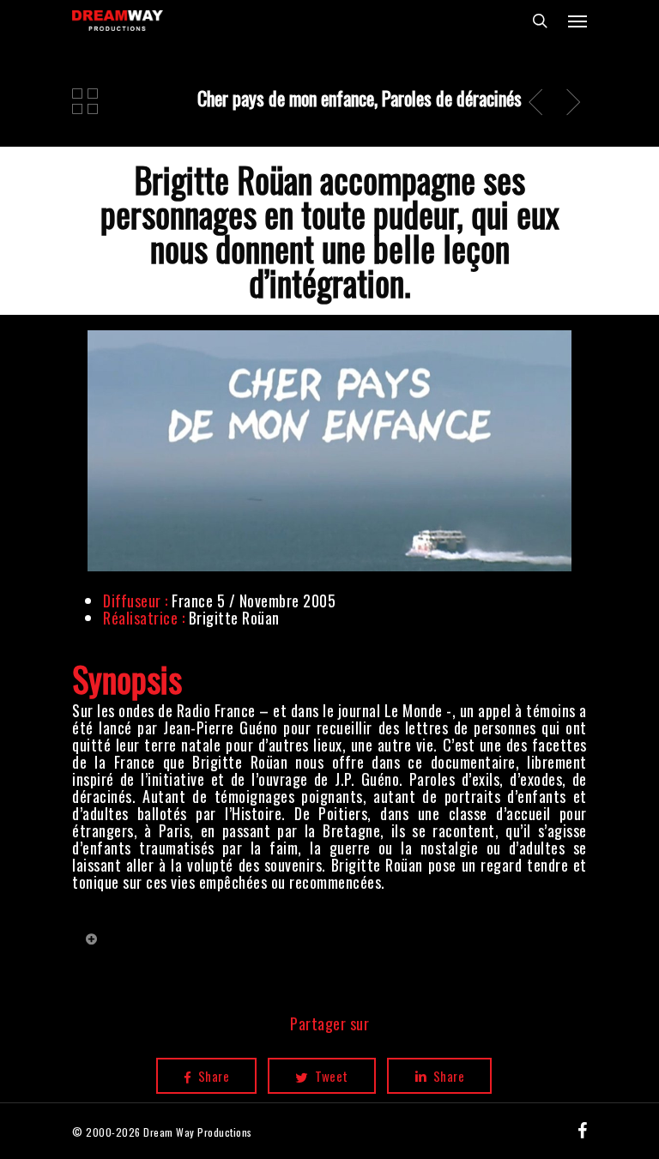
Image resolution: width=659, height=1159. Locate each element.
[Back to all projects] (85, 101)
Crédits (160, 946)
